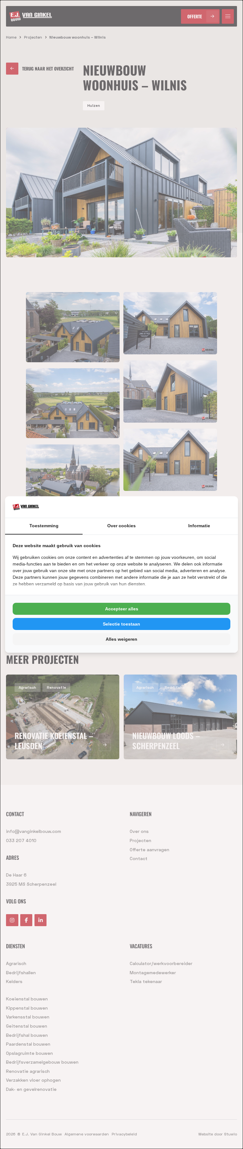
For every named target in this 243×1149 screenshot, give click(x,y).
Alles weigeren (121, 639)
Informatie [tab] (199, 525)
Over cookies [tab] (121, 525)
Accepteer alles (121, 608)
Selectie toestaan (121, 623)
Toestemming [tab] (44, 525)
